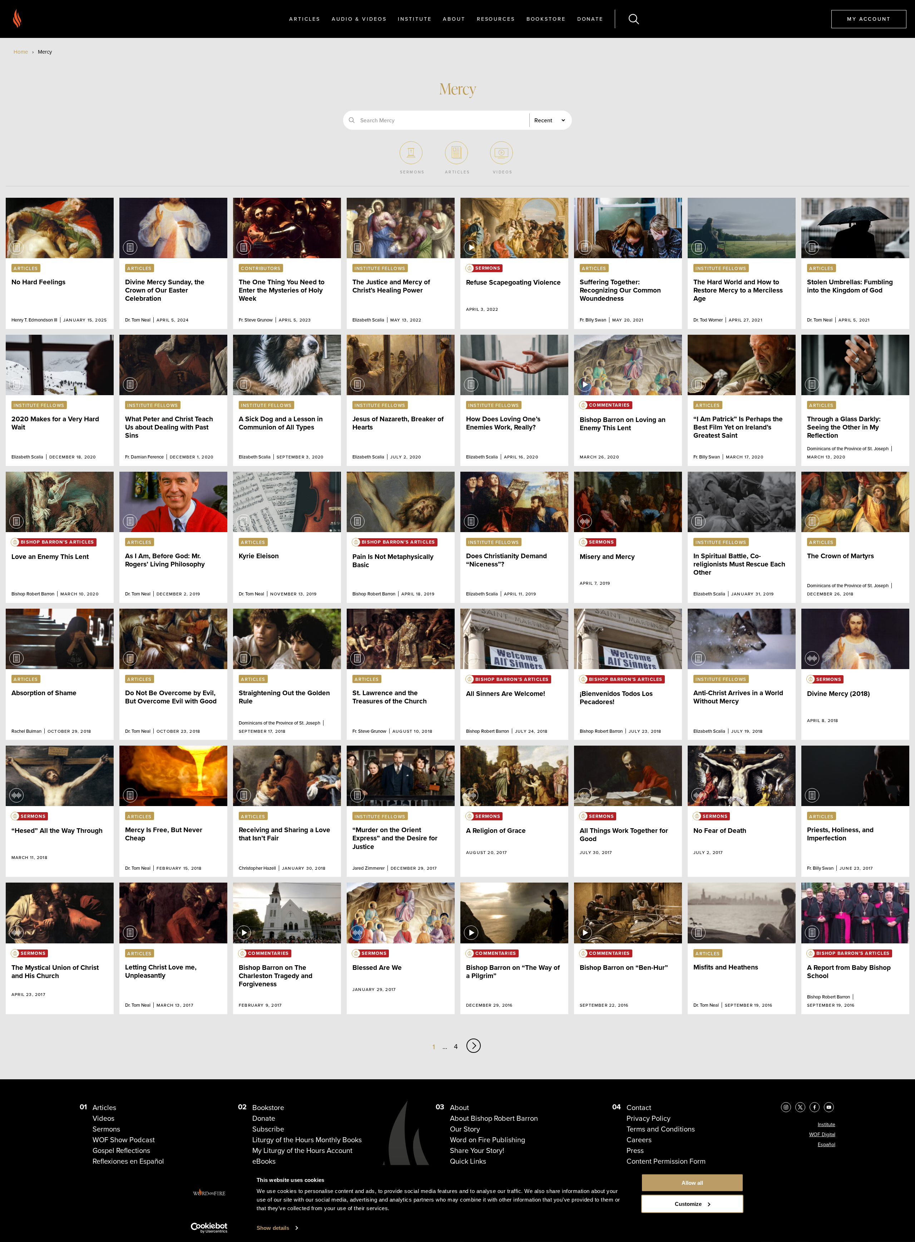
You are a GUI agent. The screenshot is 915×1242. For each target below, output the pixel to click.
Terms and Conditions (661, 1129)
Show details (273, 1228)
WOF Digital (822, 1134)
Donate (590, 19)
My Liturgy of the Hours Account (302, 1150)
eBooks (264, 1161)
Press (635, 1150)
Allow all (692, 1183)
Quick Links (468, 1161)
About (454, 19)
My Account (869, 19)
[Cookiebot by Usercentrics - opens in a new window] (209, 1228)
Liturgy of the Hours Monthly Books (307, 1139)
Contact (639, 1107)
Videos (103, 1118)
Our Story (465, 1129)
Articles (304, 19)
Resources (496, 19)
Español (826, 1144)
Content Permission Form (666, 1161)
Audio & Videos (359, 19)
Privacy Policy (649, 1118)
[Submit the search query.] (352, 120)
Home (21, 52)
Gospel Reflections (121, 1150)
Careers (639, 1139)
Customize (688, 1204)
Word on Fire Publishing (487, 1139)
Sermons (106, 1129)
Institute (414, 19)
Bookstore (546, 19)
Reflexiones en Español (128, 1161)
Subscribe (268, 1129)
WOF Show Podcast (124, 1139)
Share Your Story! (477, 1150)
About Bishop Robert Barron (494, 1118)
